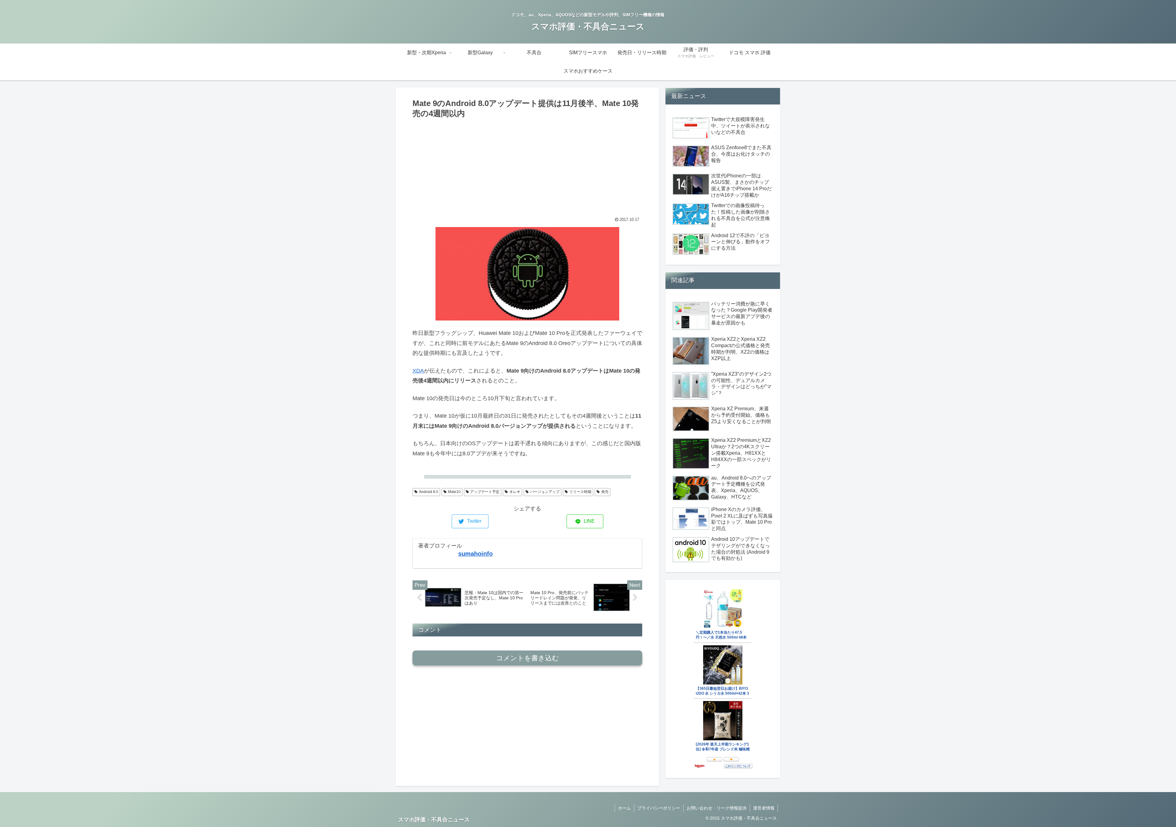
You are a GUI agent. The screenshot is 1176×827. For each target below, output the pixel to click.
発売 (605, 492)
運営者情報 (764, 808)
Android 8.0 (428, 492)
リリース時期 (580, 492)
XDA (418, 371)
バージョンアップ (545, 492)
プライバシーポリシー (658, 808)
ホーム (624, 808)
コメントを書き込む (527, 658)
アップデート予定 (484, 492)
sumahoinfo (475, 553)
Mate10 (454, 492)
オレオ (514, 492)
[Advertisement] (527, 166)
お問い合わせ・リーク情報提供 (717, 808)
